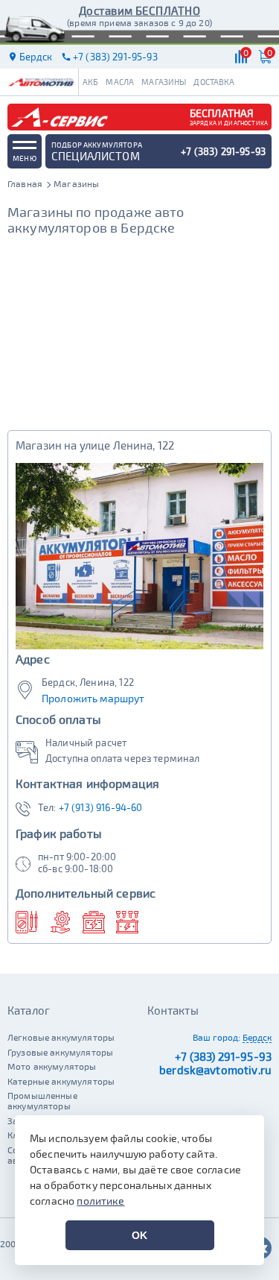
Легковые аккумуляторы (61, 1037)
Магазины (163, 81)
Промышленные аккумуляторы (42, 1100)
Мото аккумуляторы (52, 1066)
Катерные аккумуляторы (61, 1081)
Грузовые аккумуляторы (60, 1052)
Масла (120, 81)
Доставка (213, 81)
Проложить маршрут (93, 698)
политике (100, 1200)
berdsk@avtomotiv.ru (215, 1069)
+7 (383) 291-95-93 (223, 1056)
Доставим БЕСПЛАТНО (139, 10)
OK (139, 1235)
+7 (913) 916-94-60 (101, 807)
